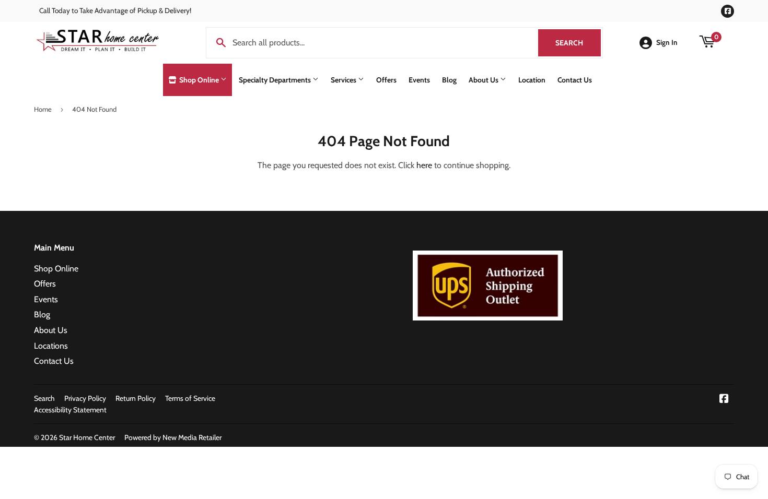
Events (419, 80)
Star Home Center (87, 437)
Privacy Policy (85, 398)
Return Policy (135, 398)
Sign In (667, 42)
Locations (51, 346)
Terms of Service (190, 398)
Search (578, 42)
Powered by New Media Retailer (173, 437)
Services (344, 80)
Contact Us (574, 80)
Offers (386, 80)
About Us (484, 80)
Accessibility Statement (70, 410)
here (424, 165)
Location (531, 80)
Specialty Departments (275, 80)
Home (43, 109)
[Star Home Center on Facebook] (724, 400)
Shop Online (199, 80)
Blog (449, 80)
